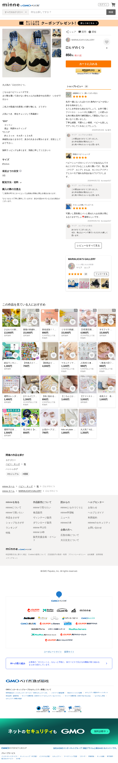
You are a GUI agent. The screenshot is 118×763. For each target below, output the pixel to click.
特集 (8, 533)
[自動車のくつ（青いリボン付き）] (82, 97)
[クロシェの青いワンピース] (79, 208)
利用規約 (92, 517)
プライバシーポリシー (77, 554)
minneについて (13, 507)
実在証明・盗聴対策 (12, 696)
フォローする (101, 274)
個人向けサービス (7, 758)
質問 (84, 32)
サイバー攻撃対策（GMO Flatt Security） (78, 696)
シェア (72, 32)
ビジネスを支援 (44, 756)
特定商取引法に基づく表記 (16, 554)
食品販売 (37, 512)
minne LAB (38, 532)
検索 (111, 12)
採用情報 (99, 554)
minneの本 (66, 522)
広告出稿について (70, 535)
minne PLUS (39, 527)
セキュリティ (56, 756)
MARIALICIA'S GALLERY (83, 40)
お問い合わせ (95, 527)
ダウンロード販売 (42, 522)
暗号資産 (110, 756)
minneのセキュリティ (99, 522)
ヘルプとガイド (96, 512)
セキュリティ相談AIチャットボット (96, 692)
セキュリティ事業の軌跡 (14, 698)
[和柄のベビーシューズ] (78, 158)
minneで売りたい (42, 507)
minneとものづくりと (72, 507)
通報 (94, 32)
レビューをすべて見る (88, 245)
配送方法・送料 (10, 182)
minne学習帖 (67, 512)
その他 (18, 758)
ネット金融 (100, 756)
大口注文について (70, 540)
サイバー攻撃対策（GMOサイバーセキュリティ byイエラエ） (42, 696)
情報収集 (91, 756)
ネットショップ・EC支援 (28, 756)
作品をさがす (13, 517)
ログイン (103, 4)
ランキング (11, 527)
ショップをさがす (15, 522)
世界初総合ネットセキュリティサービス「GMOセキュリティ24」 (27, 693)
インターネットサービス (9, 756)
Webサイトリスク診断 (74, 693)
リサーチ (82, 756)
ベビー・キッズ (13, 464)
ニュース (65, 517)
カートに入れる (88, 63)
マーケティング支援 (70, 756)
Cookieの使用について (37, 554)
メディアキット (12, 558)
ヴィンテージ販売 (42, 517)
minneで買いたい (15, 512)
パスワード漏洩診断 (57, 693)
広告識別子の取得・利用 (57, 554)
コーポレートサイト (53, 651)
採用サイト (69, 651)
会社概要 (90, 554)
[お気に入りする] (106, 42)
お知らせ (92, 507)
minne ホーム (8, 486)
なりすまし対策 (100, 696)
